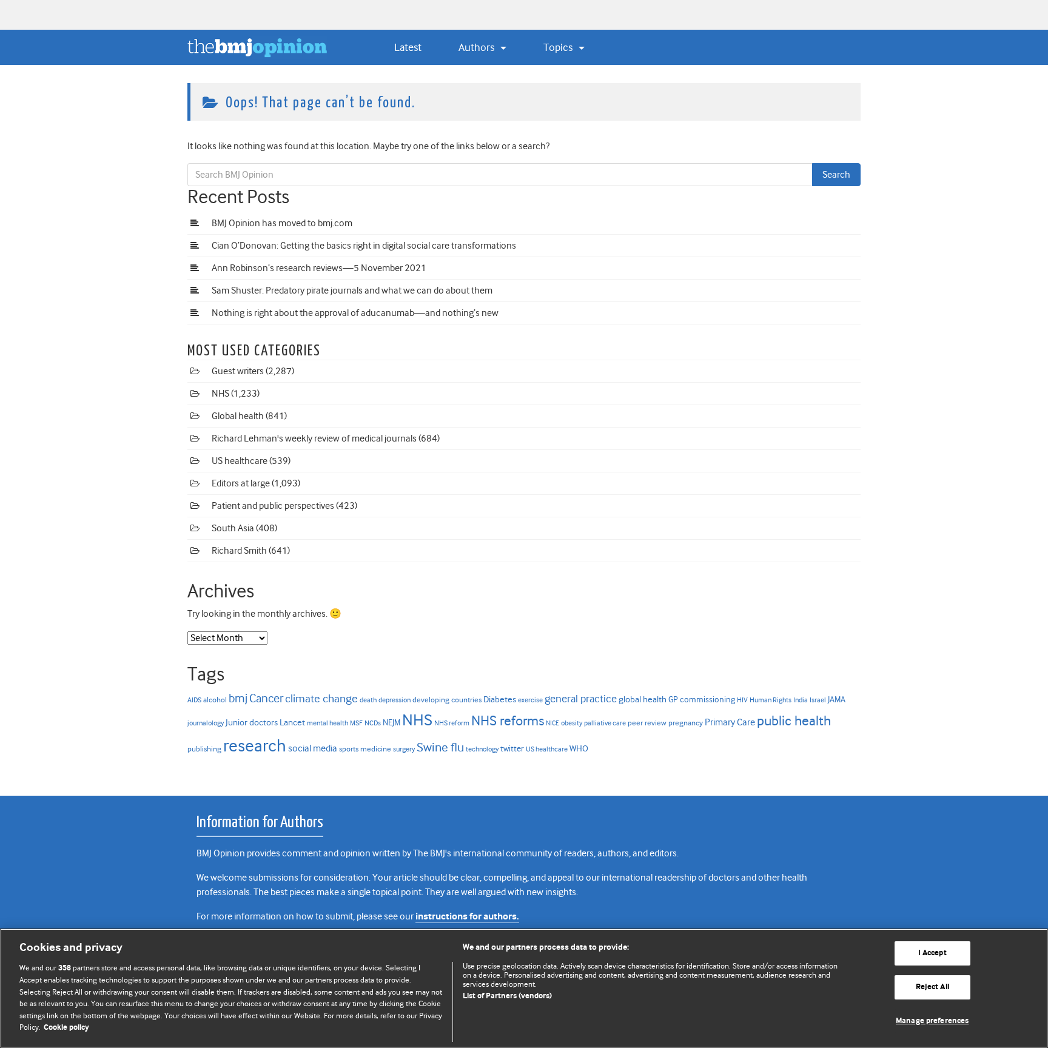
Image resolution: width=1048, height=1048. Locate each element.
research (254, 746)
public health (794, 720)
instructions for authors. (467, 916)
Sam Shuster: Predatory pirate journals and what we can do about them (352, 290)
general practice (581, 699)
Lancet (292, 722)
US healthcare (239, 460)
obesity (571, 723)
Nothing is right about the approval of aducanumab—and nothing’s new (355, 312)
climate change (321, 698)
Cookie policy (66, 1027)
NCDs (372, 723)
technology (482, 749)
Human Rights (770, 700)
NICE (552, 723)
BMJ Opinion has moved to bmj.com (282, 223)
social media (312, 748)
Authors (477, 47)
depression (394, 700)
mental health (327, 723)
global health (643, 699)
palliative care (605, 723)
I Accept (932, 953)
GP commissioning (701, 699)
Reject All (932, 987)
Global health (238, 416)
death (368, 700)
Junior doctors (252, 722)
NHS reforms (507, 721)
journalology (205, 723)
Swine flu (440, 747)
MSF (356, 723)
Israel (818, 700)
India (800, 700)
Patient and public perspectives (273, 505)
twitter (512, 748)
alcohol (215, 699)
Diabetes (499, 699)
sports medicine (365, 748)
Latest (408, 47)
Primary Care (730, 722)
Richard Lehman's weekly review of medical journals (314, 438)
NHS (220, 393)
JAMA (836, 699)
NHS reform (451, 723)
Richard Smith (239, 550)
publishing (204, 748)
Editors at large (241, 483)
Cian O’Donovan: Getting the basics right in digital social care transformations (364, 245)
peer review (647, 722)
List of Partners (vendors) (507, 996)
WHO (578, 748)
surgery (404, 749)
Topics (559, 47)
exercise (530, 700)
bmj (238, 698)
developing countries (447, 699)
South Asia (233, 528)
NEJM (391, 722)
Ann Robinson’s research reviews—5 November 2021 (319, 268)
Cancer (266, 698)
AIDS (194, 700)
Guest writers (238, 371)
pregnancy (685, 722)
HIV (742, 700)
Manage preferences (932, 1021)
